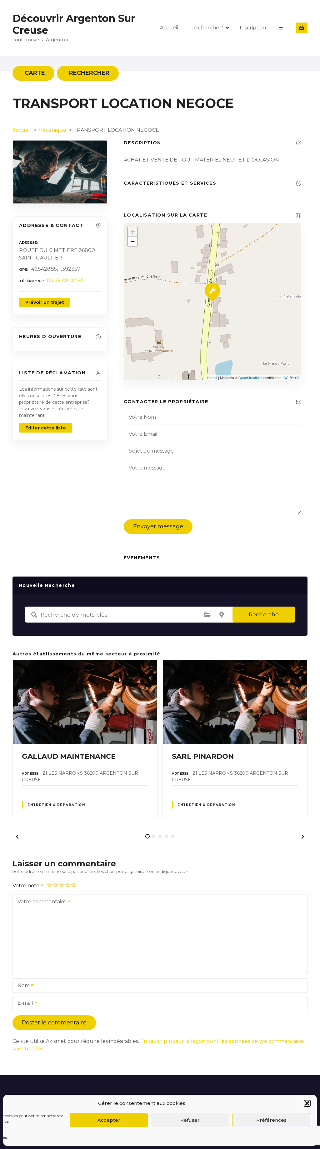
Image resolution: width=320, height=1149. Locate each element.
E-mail (23, 1003)
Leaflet (212, 377)
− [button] (133, 241)
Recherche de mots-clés (34, 614)
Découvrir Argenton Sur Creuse (73, 24)
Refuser (190, 1120)
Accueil (169, 28)
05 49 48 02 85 (65, 281)
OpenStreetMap (250, 377)
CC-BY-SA (291, 377)
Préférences (271, 1120)
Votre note (26, 886)
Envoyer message (158, 526)
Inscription (253, 28)
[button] (307, 1103)
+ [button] (133, 232)
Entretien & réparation (56, 805)
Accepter (109, 1120)
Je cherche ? (207, 28)
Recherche (264, 614)
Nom (22, 986)
